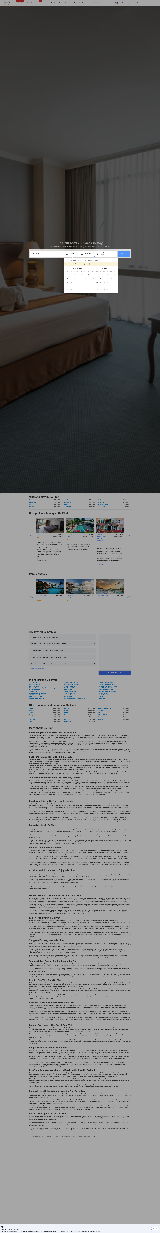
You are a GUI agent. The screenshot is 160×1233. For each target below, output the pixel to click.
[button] (66, 268)
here (102, 1231)
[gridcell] (71, 275)
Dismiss (155, 1228)
